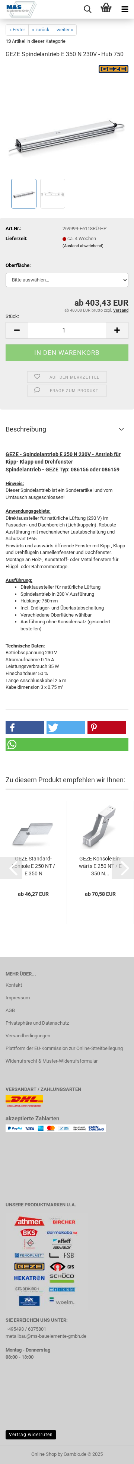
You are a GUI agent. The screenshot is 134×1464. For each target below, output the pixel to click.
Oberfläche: (18, 265)
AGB (10, 1010)
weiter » (65, 29)
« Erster (17, 29)
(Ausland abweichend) (83, 246)
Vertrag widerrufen (31, 1434)
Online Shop (44, 1454)
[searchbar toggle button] (87, 9)
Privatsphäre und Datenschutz (37, 1023)
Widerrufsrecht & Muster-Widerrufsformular (52, 1061)
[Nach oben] (113, 1453)
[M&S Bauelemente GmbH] (18, 9)
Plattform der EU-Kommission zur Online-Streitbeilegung (64, 1048)
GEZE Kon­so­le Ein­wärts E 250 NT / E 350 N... (100, 866)
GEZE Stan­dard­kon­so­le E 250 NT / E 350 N (33, 866)
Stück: (12, 316)
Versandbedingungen (28, 1035)
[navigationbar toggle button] (124, 9)
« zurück (41, 29)
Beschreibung (26, 429)
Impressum (18, 997)
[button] (17, 330)
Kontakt (14, 985)
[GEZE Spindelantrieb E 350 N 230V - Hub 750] (67, 121)
